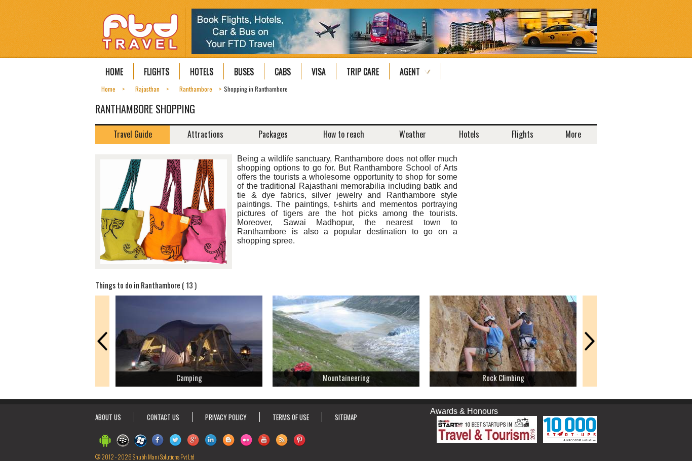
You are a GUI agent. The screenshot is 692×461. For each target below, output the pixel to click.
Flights (156, 71)
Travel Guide (132, 134)
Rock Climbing (503, 377)
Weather (412, 134)
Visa (319, 71)
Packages (273, 134)
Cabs (283, 71)
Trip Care (363, 71)
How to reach (343, 134)
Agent (410, 71)
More (573, 134)
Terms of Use (291, 417)
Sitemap (346, 417)
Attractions (205, 134)
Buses (244, 71)
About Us (108, 417)
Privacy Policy (226, 417)
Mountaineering (346, 377)
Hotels (201, 71)
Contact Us (163, 417)
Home (114, 71)
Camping (189, 377)
